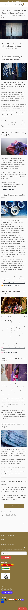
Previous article (7, 524)
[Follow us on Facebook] (2, 589)
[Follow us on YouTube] (11, 589)
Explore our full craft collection (14, 506)
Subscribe (6, 557)
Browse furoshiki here (8, 189)
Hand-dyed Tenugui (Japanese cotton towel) (14, 282)
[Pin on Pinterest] (9, 515)
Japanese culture (5, 15)
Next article (22, 524)
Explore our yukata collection (10, 352)
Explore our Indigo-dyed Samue (11, 285)
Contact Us (22, 608)
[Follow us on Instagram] (5, 589)
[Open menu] (2, 4)
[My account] (19, 4)
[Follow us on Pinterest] (8, 589)
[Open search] (16, 4)
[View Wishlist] (25, 4)
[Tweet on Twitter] (12, 515)
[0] (22, 5)
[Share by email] (15, 515)
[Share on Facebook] (7, 515)
